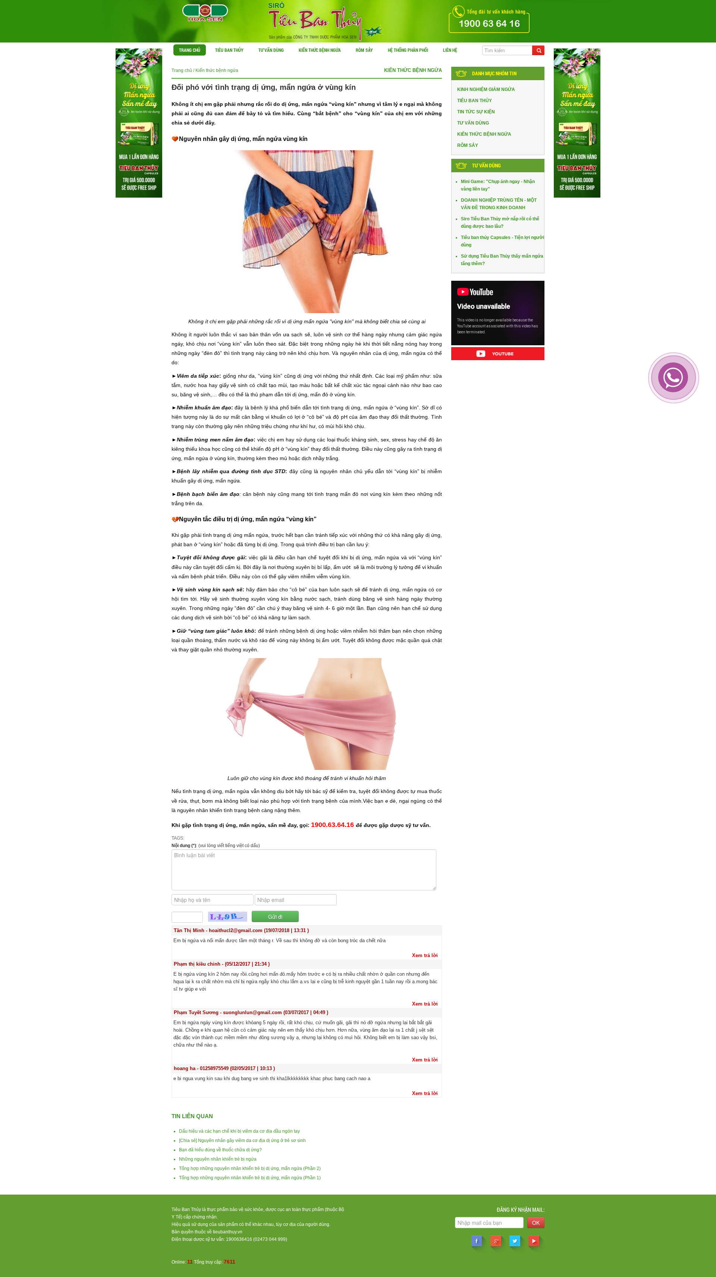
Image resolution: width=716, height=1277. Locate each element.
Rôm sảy (364, 50)
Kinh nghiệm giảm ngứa (486, 89)
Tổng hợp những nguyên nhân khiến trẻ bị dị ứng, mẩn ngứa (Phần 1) (250, 1177)
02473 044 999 (270, 1239)
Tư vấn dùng (271, 50)
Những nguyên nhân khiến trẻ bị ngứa (218, 1159)
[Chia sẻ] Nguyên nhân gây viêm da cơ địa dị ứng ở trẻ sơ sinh (242, 1140)
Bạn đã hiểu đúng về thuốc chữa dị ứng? (220, 1149)
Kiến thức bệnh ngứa (320, 50)
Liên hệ (450, 50)
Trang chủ (189, 50)
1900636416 (239, 1239)
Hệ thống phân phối (408, 50)
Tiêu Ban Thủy (229, 50)
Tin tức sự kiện (476, 111)
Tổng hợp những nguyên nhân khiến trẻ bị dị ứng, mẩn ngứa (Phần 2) (250, 1168)
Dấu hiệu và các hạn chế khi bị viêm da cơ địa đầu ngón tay (239, 1131)
